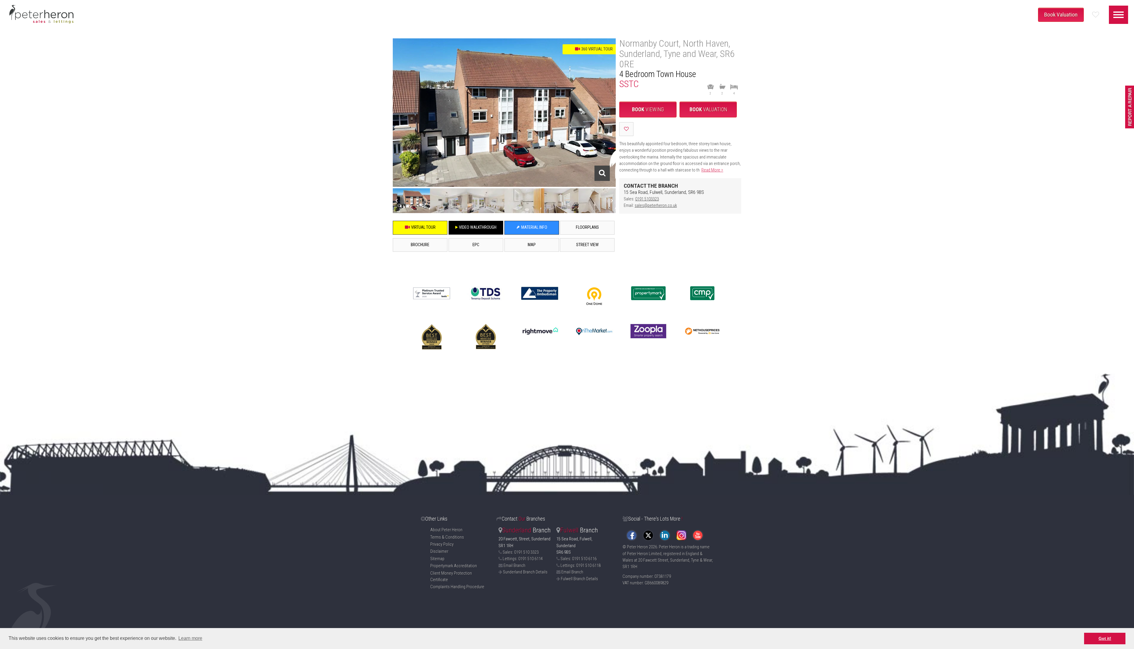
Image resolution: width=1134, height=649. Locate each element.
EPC (475, 244)
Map (532, 244)
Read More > (712, 170)
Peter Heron (637, 547)
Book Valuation (1061, 14)
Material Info (533, 227)
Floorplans (587, 227)
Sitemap (437, 558)
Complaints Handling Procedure (457, 586)
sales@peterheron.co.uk (656, 205)
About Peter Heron (446, 529)
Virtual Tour (423, 227)
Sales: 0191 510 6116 (579, 558)
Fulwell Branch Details (579, 578)
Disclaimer (439, 551)
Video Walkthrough (477, 227)
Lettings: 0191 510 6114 (523, 558)
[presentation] (396, 200)
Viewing (648, 109)
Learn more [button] (190, 638)
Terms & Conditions (447, 537)
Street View (587, 244)
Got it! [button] (1105, 638)
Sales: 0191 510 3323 (521, 552)
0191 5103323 (647, 199)
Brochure (420, 244)
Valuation (708, 109)
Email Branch (514, 565)
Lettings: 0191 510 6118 (581, 565)
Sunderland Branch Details (525, 572)
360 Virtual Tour (596, 49)
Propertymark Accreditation (453, 565)
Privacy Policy (442, 544)
